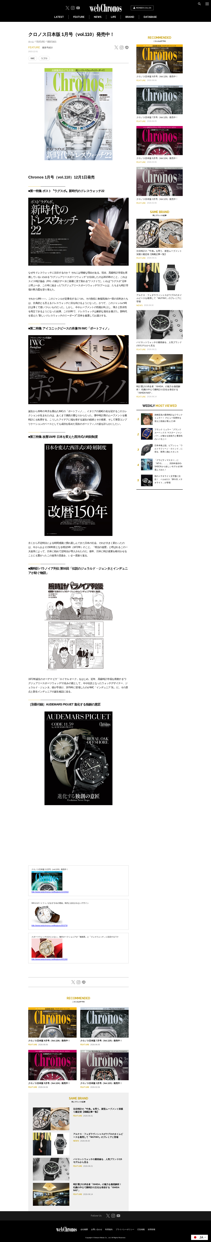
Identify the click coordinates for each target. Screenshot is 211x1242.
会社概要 (84, 1229)
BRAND (129, 16)
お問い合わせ (96, 1229)
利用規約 (109, 1229)
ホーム (31, 41)
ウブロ (44, 58)
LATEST (59, 16)
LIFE (113, 16)
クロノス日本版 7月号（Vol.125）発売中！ (101, 1040)
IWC (33, 58)
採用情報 (151, 1229)
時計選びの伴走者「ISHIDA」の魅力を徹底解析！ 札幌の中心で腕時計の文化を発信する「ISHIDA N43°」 (97, 1187)
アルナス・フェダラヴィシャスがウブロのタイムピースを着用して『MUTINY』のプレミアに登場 (159, 298)
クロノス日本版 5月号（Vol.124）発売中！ (49, 1083)
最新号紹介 (52, 41)
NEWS (97, 16)
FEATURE (78, 16)
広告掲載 (141, 1229)
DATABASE (150, 16)
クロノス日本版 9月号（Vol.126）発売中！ (49, 1040)
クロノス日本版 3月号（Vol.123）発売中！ (101, 1083)
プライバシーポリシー (125, 1229)
